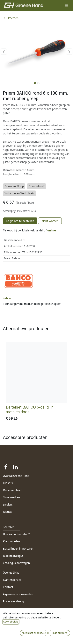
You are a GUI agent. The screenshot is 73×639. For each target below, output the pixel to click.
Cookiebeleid (10, 621)
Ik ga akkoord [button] (59, 633)
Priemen (12, 18)
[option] (36, 382)
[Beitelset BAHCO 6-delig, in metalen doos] (36, 372)
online (51, 230)
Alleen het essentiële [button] (34, 633)
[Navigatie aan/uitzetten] (66, 5)
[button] (3, 51)
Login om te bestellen (20, 221)
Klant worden (49, 221)
